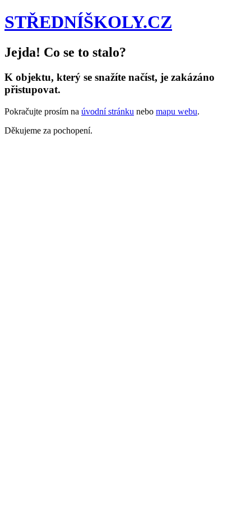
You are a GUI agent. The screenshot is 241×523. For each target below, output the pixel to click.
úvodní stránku (107, 111)
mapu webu (176, 111)
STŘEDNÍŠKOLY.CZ (88, 22)
